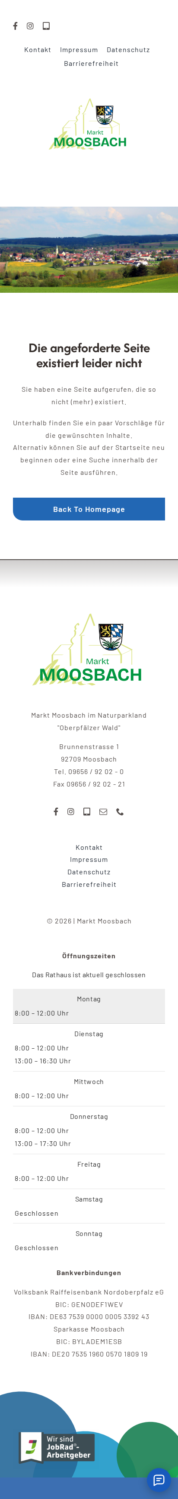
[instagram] (30, 26)
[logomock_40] (89, 88)
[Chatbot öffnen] (159, 1480)
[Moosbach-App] (46, 26)
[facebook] (15, 26)
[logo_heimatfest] (89, 598)
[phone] (120, 811)
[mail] (103, 811)
